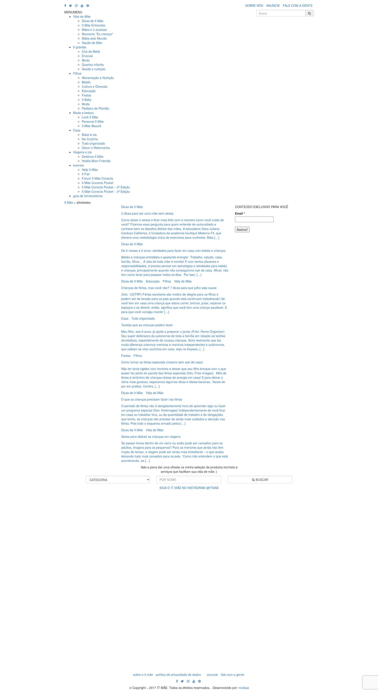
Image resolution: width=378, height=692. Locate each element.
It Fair (86, 174)
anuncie (212, 674)
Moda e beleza (83, 112)
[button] (73, 12)
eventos (78, 165)
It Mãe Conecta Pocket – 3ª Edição (106, 191)
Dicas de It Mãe (92, 21)
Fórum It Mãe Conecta (97, 178)
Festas (86, 95)
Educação (89, 91)
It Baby (86, 99)
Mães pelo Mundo (94, 38)
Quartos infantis (93, 64)
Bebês (86, 82)
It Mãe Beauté (91, 126)
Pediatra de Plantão (95, 108)
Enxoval (87, 56)
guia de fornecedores (88, 196)
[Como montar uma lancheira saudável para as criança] (72, 569)
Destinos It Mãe (92, 156)
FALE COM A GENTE (298, 5)
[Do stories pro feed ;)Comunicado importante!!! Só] (25, 509)
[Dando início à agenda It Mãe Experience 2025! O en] (306, 579)
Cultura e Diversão (95, 86)
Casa (76, 130)
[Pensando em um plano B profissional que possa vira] (259, 560)
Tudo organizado (93, 143)
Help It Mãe (90, 169)
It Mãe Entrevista (93, 25)
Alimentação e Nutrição (98, 77)
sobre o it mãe (143, 674)
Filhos (77, 73)
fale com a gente (232, 674)
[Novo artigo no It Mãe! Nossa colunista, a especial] (166, 577)
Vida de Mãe (82, 16)
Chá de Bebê (91, 51)
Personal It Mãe (93, 121)
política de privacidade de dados (178, 674)
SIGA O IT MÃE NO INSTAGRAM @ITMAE (189, 487)
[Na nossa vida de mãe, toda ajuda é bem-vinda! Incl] (119, 540)
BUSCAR (261, 479)
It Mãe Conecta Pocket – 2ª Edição (106, 187)
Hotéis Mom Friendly (96, 161)
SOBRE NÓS (254, 5)
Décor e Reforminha (96, 147)
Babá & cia (89, 134)
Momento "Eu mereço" (97, 34)
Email (240, 213)
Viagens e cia (82, 152)
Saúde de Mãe (92, 42)
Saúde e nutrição (93, 69)
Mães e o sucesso (94, 29)
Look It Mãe (90, 117)
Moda (86, 60)
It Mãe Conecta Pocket (97, 182)
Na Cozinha (90, 139)
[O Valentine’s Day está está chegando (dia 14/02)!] (352, 562)
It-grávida (79, 47)
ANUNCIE (273, 5)
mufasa (244, 687)
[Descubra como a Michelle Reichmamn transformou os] (212, 542)
